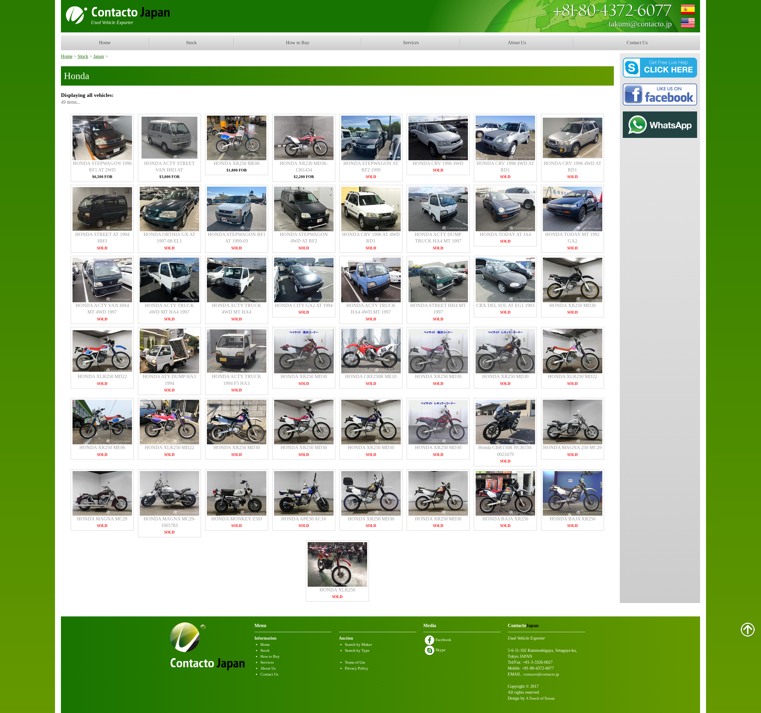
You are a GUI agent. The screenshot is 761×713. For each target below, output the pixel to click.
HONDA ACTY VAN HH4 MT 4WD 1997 (102, 312)
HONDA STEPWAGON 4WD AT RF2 (304, 241)
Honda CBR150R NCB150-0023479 (505, 454)
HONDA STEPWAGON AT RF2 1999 (370, 170)
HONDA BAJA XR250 (505, 522)
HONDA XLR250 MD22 (102, 379)
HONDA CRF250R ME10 (371, 379)
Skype (440, 650)
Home (105, 42)
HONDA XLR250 (337, 593)
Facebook (443, 640)
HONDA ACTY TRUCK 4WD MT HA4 (236, 312)
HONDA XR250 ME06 (237, 166)
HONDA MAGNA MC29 (102, 522)
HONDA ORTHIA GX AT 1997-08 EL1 (169, 241)
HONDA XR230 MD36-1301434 (304, 170)
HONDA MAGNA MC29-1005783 (169, 525)
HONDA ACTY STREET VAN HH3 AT (169, 170)
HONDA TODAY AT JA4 (505, 237)
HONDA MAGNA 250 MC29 (572, 451)
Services (411, 42)
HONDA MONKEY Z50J (236, 522)
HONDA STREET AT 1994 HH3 (102, 241)
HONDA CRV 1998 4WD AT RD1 (505, 170)
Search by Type (357, 650)
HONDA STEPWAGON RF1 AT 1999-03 (236, 241)
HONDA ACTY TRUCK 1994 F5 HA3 (236, 383)
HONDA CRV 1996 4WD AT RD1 (572, 170)
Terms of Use (355, 662)
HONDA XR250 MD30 (572, 308)
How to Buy (297, 42)
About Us (517, 42)
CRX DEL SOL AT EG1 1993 (505, 308)
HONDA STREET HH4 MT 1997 (438, 312)
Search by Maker (358, 644)
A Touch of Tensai (540, 698)
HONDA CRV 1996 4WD (438, 166)
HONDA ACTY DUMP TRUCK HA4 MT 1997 (438, 241)
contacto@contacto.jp (541, 674)
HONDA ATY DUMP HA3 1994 (169, 383)
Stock (191, 42)
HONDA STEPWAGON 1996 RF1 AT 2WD (102, 170)
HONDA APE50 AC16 (303, 522)
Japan (98, 56)
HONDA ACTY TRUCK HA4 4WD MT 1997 (371, 312)
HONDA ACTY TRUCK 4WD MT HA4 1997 (169, 312)
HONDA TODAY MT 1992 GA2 (572, 241)
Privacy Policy (356, 668)
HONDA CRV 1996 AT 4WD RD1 (371, 241)
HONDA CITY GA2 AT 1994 (304, 308)
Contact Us (637, 42)
